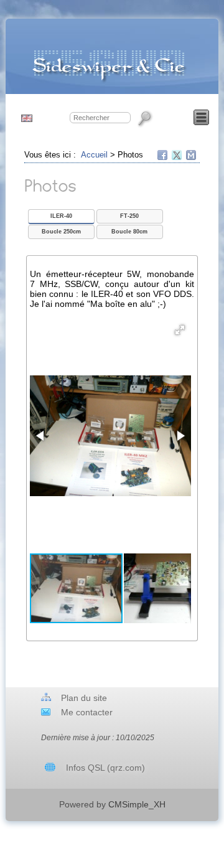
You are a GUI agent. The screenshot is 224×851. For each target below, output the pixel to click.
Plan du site (84, 698)
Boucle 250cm (61, 231)
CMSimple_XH (137, 804)
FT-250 (129, 216)
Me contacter (87, 712)
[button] (180, 330)
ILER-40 (61, 216)
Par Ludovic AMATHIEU (151, 793)
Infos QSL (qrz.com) (105, 768)
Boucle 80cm (129, 231)
